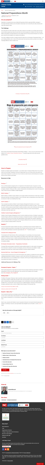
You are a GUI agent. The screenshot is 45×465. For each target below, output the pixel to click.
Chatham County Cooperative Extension (14, 153)
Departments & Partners (7, 430)
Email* (2, 331)
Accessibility (10, 460)
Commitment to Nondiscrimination (12, 452)
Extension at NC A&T (6, 435)
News (2, 10)
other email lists (11, 373)
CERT (25, 229)
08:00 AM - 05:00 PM (39, 6)
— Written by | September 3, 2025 (9, 15)
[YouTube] (6, 449)
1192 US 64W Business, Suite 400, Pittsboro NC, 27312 (34, 4)
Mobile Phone (4, 344)
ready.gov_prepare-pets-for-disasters (8, 288)
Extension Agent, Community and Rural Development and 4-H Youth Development (20, 391)
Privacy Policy (6, 375)
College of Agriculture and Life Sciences (10, 431)
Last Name (3, 340)
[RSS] (8, 449)
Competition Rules (21, 159)
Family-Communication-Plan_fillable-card (9, 286)
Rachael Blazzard (9, 15)
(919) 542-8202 (29, 6)
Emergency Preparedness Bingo (22, 93)
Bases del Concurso (22, 164)
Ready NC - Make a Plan (6, 291)
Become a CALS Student (7, 433)
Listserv (39, 303)
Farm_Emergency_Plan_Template (10, 272)
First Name (3, 335)
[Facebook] (3, 449)
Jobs (3, 428)
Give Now (4, 437)
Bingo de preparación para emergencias (22, 146)
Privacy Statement (26, 452)
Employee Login (40, 463)
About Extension (5, 426)
